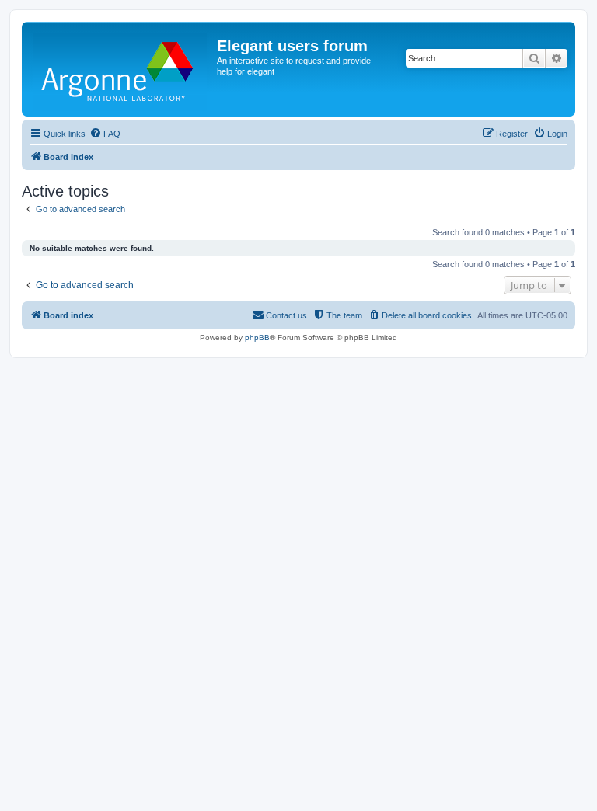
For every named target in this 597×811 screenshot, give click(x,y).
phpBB (257, 337)
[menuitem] (104, 133)
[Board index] (121, 69)
